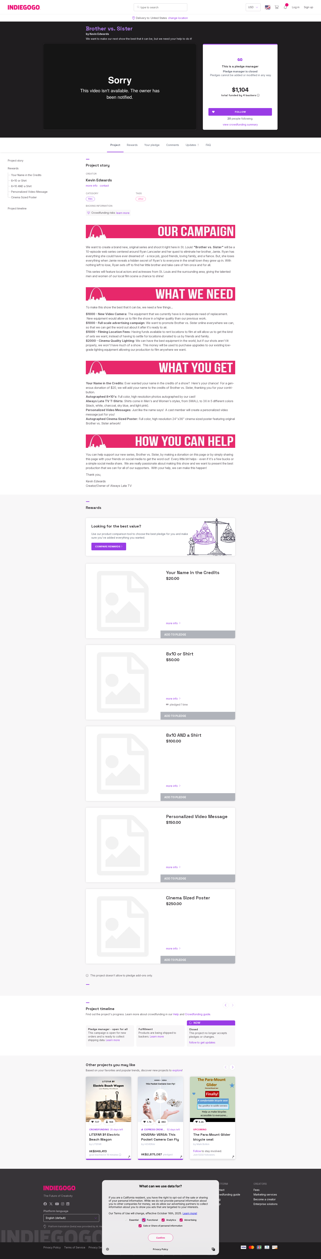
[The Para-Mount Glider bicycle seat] (212, 1099)
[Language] (268, 7)
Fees (257, 1189)
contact (104, 185)
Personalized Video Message (29, 191)
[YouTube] (57, 1204)
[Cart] (277, 7)
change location (178, 17)
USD (251, 7)
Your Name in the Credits (26, 175)
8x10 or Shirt (19, 180)
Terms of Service (74, 1247)
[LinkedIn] (67, 1204)
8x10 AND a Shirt (21, 186)
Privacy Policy (52, 1247)
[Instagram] (62, 1204)
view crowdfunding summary (240, 124)
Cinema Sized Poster (24, 197)
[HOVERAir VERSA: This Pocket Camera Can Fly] (160, 1099)
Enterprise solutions (266, 1204)
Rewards (13, 168)
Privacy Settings (98, 1247)
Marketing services (265, 1194)
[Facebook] (45, 1204)
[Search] (138, 7)
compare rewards (108, 546)
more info (92, 185)
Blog (218, 1199)
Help (176, 1014)
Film (90, 199)
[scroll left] (225, 1005)
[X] (51, 1204)
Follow (240, 111)
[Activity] (285, 7)
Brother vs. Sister (109, 28)
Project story (15, 160)
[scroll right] (232, 1067)
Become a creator (265, 1199)
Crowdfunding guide (197, 1014)
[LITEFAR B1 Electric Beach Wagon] (108, 1099)
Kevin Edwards (99, 33)
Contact (219, 1189)
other (140, 199)
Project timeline (17, 208)
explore (177, 1070)
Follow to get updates (202, 1042)
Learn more (113, 1040)
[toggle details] (131, 1158)
